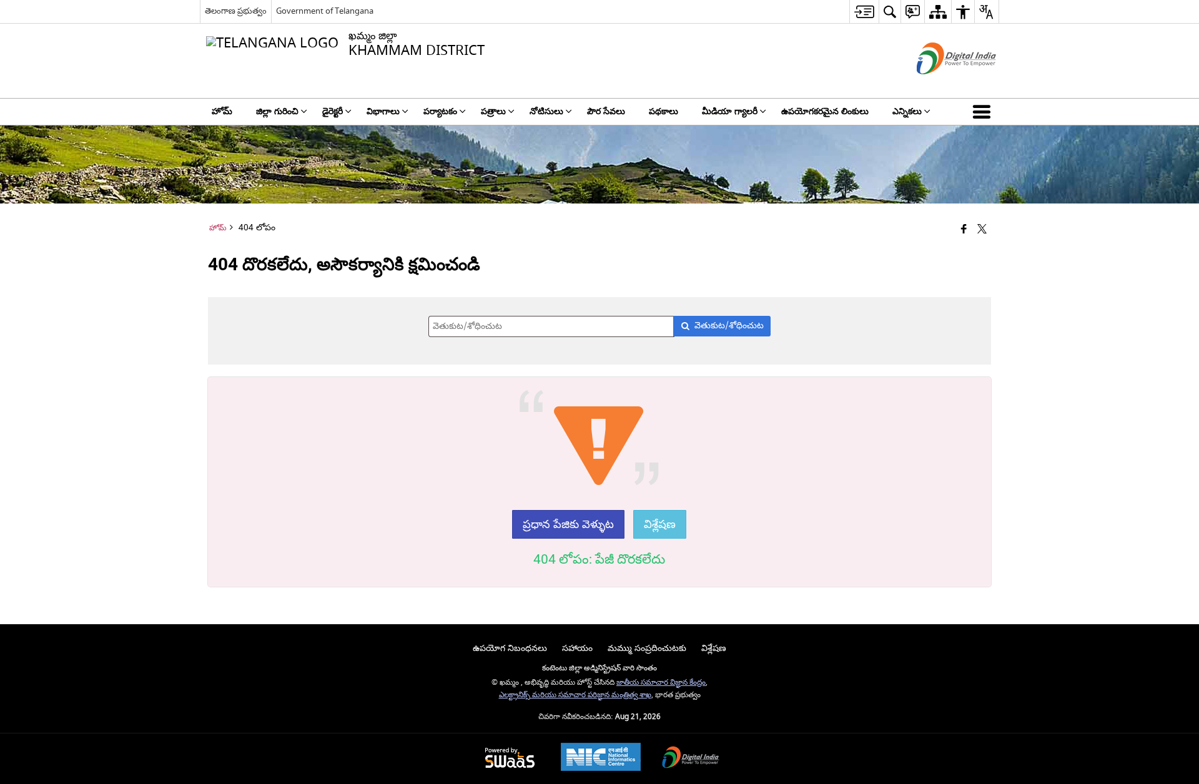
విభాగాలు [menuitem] (383, 111)
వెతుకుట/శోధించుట (729, 325)
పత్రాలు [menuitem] (493, 111)
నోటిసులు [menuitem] (546, 111)
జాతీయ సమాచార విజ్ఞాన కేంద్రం (661, 682)
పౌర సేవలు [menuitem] (606, 111)
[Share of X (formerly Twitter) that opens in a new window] (982, 230)
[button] (984, 112)
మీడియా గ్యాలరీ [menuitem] (729, 111)
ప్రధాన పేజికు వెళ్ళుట (568, 524)
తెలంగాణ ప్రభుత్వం (236, 11)
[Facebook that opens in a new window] (964, 230)
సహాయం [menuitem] (577, 648)
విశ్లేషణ (660, 524)
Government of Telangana (324, 11)
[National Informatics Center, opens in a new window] (600, 758)
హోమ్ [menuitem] (222, 111)
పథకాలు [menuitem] (663, 111)
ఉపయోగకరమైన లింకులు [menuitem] (825, 111)
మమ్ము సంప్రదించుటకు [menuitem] (647, 648)
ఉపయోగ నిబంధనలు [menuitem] (510, 648)
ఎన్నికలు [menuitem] (907, 111)
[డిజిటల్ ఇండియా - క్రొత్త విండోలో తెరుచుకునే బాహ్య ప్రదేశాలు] (940, 85)
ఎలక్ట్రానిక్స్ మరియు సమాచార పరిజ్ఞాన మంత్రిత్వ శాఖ (575, 695)
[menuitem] (864, 11)
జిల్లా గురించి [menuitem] (277, 111)
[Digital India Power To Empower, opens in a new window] (691, 758)
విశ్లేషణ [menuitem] (713, 648)
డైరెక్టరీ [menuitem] (332, 111)
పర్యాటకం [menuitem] (440, 111)
